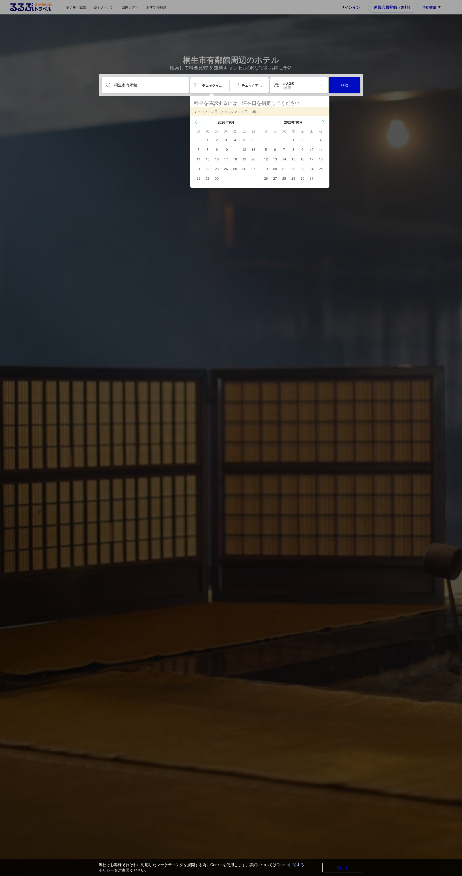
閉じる (343, 867)
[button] (196, 122)
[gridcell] (207, 139)
